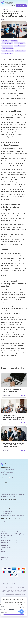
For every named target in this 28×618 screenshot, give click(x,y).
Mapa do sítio (4, 559)
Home (3, 9)
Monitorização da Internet (10, 509)
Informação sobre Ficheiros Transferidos (20, 534)
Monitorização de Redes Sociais (11, 518)
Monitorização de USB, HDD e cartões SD (10, 504)
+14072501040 (4, 474)
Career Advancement (7, 45)
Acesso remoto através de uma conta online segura (12, 494)
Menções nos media (19, 529)
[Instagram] (2, 477)
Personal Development (7, 48)
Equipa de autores (5, 533)
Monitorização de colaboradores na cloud (10, 485)
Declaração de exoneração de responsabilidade (5, 544)
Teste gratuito (21, 5)
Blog (7, 9)
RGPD (16, 542)
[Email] (16, 477)
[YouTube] (9, 477)
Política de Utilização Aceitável (6, 550)
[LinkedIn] (13, 477)
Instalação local (4, 487)
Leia (22, 395)
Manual (16, 531)
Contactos (3, 554)
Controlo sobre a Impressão (7, 506)
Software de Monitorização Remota (12, 491)
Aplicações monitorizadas (7, 521)
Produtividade (4, 523)
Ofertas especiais (5, 561)
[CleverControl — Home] (12, 2)
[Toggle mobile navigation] (25, 2)
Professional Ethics (20, 50)
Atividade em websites (6, 511)
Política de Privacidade (6, 535)
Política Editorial (5, 537)
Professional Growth (7, 43)
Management (5, 40)
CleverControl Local (5, 489)
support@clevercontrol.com (7, 472)
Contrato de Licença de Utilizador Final (6, 557)
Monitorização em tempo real (8, 496)
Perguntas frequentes (6, 540)
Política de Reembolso (20, 536)
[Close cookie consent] (25, 599)
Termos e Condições (6, 547)
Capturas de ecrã (5, 502)
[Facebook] (6, 477)
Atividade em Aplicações (7, 513)
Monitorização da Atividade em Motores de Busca (12, 515)
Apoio (16, 540)
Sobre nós (3, 531)
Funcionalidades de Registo (10, 499)
